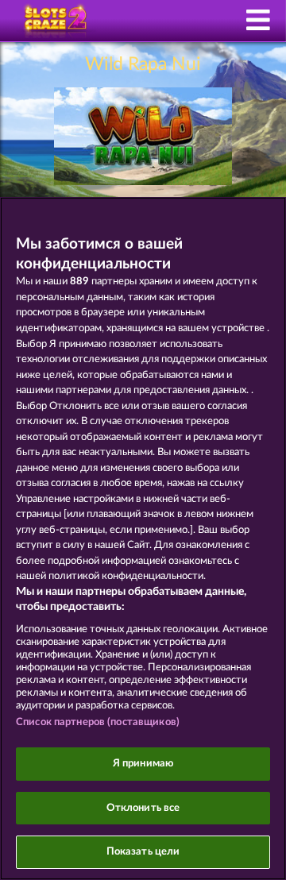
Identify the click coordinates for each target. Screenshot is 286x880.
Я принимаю (143, 763)
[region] (143, 538)
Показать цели (143, 852)
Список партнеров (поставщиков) (98, 722)
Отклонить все (143, 808)
